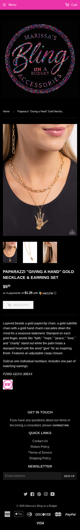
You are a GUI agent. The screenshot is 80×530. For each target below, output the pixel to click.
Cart (73, 4)
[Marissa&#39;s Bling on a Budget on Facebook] (32, 494)
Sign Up (69, 476)
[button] (40, 293)
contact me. (61, 425)
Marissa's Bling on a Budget (41, 505)
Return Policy (40, 446)
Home (6, 111)
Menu (12, 4)
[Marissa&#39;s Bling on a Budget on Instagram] (46, 494)
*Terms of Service (40, 452)
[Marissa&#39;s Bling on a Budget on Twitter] (26, 494)
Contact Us (40, 441)
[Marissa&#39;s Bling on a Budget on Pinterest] (39, 494)
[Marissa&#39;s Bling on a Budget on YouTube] (52, 494)
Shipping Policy (40, 458)
